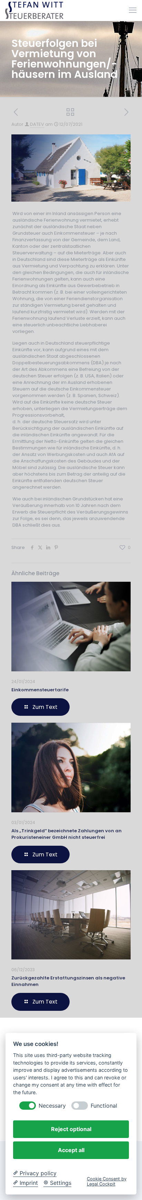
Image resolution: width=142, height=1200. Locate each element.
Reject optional (71, 1129)
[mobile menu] (133, 10)
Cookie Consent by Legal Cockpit (106, 1181)
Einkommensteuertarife (40, 690)
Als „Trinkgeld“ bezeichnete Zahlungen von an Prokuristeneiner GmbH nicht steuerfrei (66, 834)
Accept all (71, 1150)
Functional (104, 1105)
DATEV (37, 124)
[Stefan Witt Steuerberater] (34, 10)
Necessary (52, 1105)
